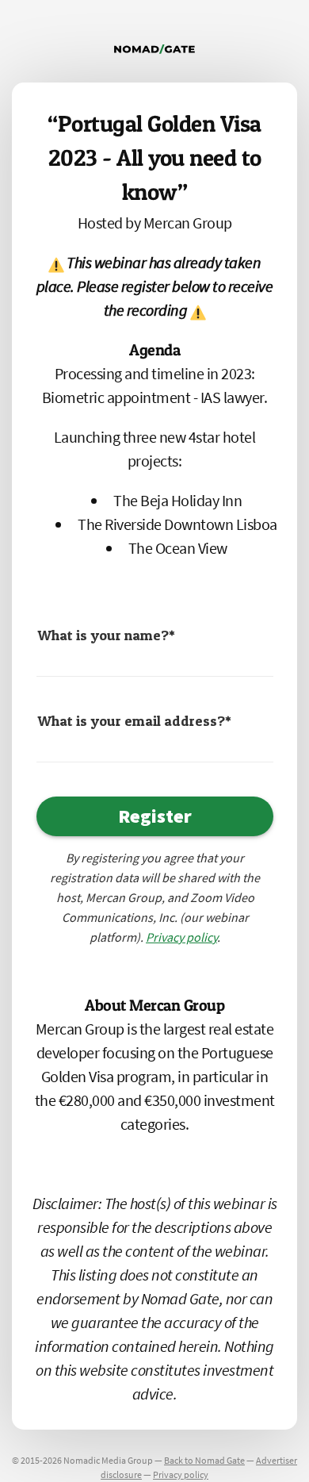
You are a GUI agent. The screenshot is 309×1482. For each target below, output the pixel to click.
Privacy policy (180, 1474)
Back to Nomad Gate (204, 1460)
